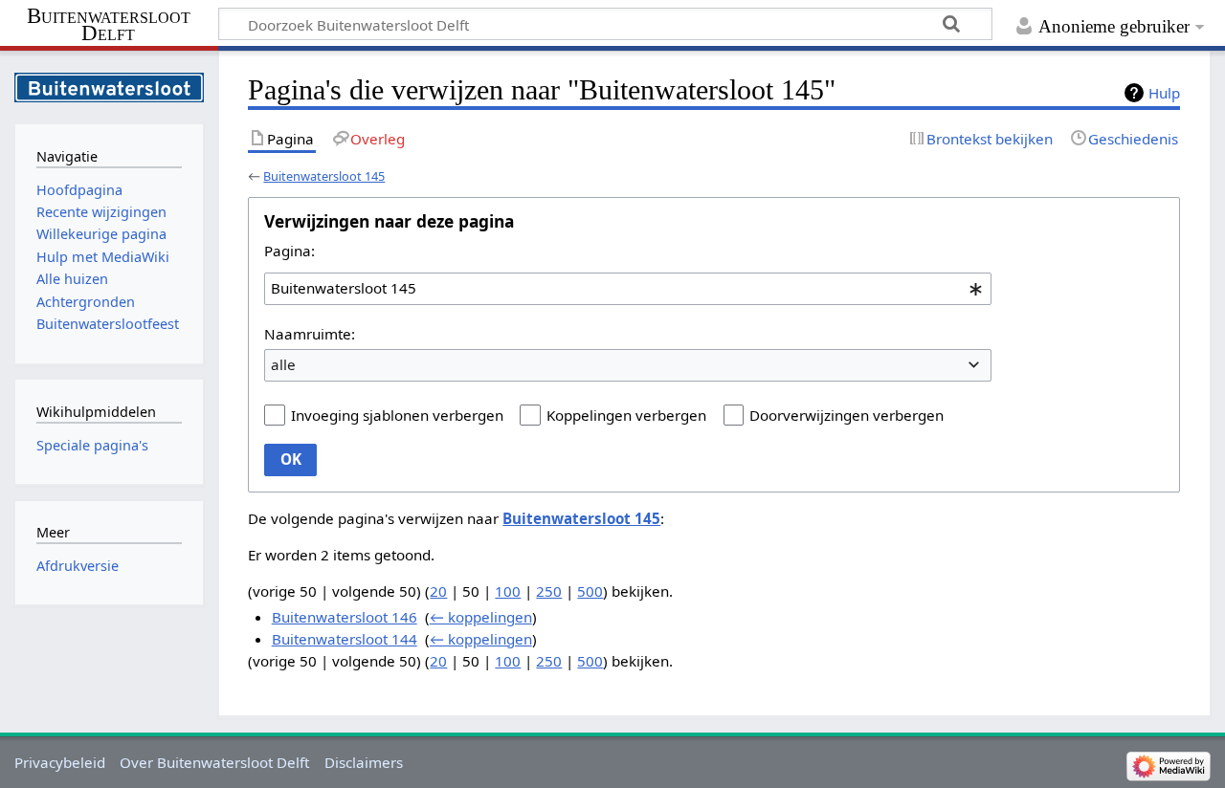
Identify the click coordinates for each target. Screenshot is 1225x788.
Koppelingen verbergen (626, 415)
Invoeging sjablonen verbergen (397, 415)
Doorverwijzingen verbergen (846, 415)
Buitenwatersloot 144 (344, 638)
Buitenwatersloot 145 (324, 176)
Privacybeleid (59, 762)
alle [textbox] (283, 364)
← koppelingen (481, 616)
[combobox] (627, 289)
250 (549, 591)
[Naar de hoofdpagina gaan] (109, 85)
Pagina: (289, 250)
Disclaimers (363, 762)
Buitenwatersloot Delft (108, 25)
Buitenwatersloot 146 (344, 616)
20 (438, 591)
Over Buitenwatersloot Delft (214, 762)
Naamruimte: (309, 333)
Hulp (1164, 92)
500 (590, 591)
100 (508, 591)
